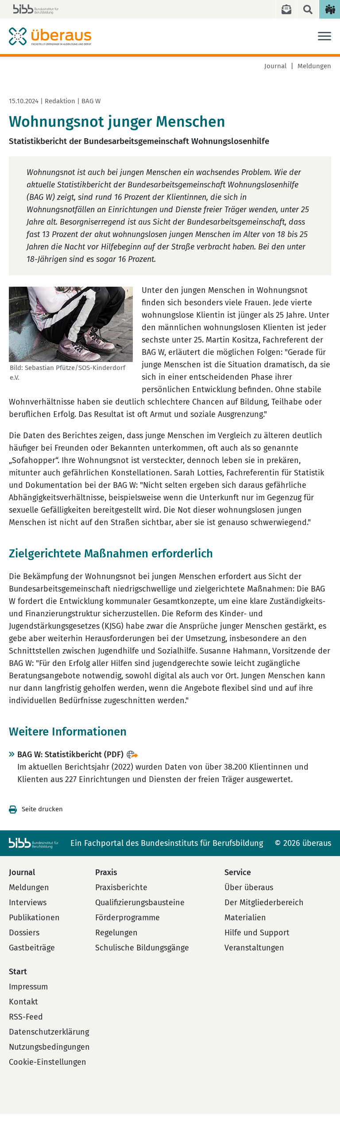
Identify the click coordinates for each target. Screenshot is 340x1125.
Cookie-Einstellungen (47, 1062)
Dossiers (24, 933)
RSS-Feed (26, 1017)
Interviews (27, 902)
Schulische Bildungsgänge (142, 948)
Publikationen (34, 918)
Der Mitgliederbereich (264, 902)
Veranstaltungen (254, 948)
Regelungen (116, 933)
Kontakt (23, 1002)
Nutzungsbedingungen (49, 1047)
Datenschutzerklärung (49, 1032)
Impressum (28, 987)
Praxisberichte (121, 887)
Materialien (245, 918)
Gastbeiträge (32, 948)
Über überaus (248, 887)
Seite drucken (42, 809)
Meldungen (314, 66)
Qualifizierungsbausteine (140, 902)
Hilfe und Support (257, 933)
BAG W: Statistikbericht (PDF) (70, 754)
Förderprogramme (127, 918)
